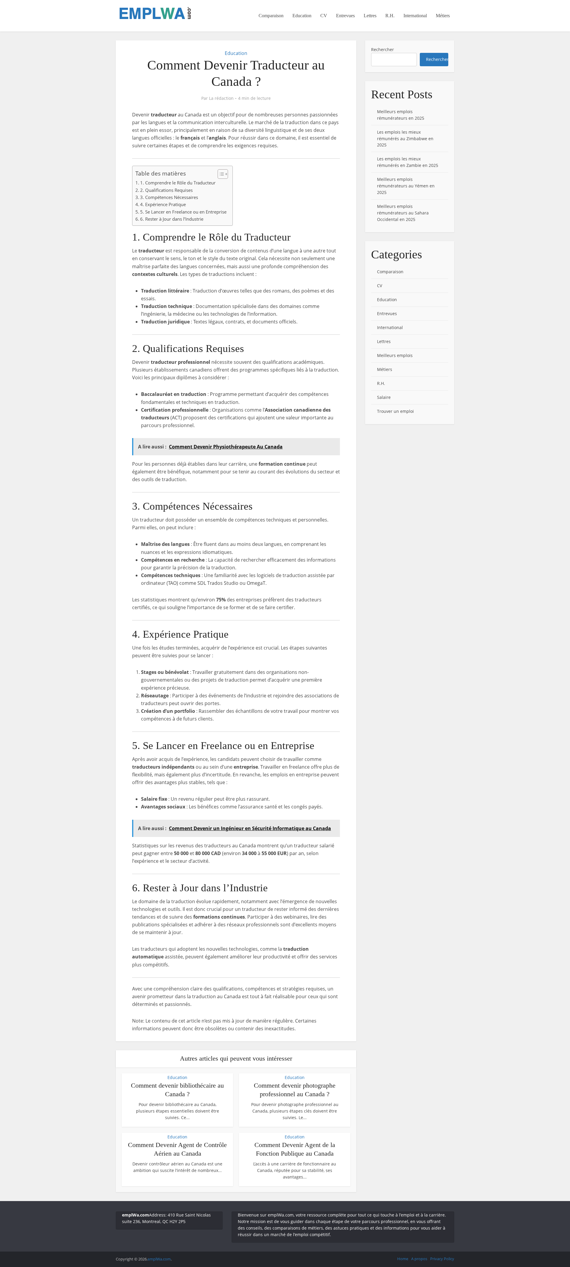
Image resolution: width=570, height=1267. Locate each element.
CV (323, 15)
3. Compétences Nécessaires (169, 197)
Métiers (443, 15)
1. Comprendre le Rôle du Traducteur (178, 183)
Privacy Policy (442, 1258)
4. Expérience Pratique (163, 204)
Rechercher (382, 49)
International (415, 15)
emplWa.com (159, 1259)
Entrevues (345, 15)
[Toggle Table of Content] (220, 174)
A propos (419, 1258)
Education (301, 15)
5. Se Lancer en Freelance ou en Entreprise (183, 212)
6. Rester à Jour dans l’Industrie (171, 219)
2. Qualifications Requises (166, 190)
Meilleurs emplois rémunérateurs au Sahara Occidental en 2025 (403, 212)
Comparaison (271, 15)
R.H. (390, 15)
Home (402, 1258)
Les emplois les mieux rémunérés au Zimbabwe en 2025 (405, 138)
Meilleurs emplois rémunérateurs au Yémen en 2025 (406, 185)
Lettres (370, 15)
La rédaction (221, 98)
